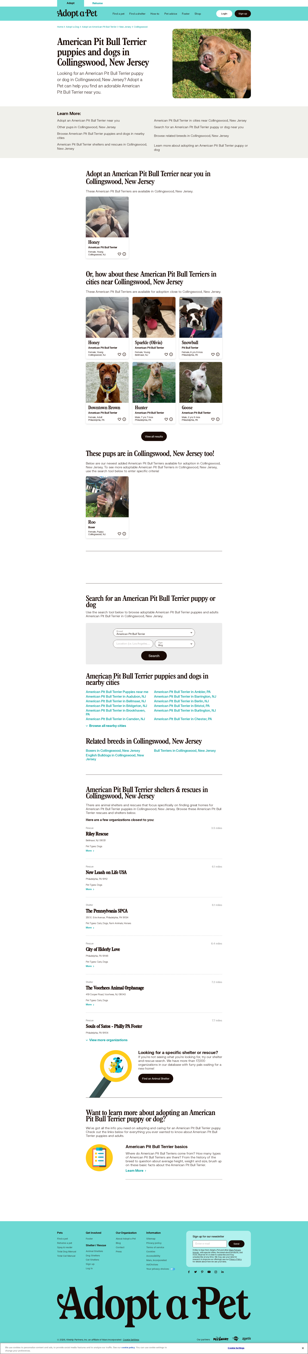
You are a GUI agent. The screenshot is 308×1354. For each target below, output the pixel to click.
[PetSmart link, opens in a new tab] (221, 1339)
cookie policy (128, 1347)
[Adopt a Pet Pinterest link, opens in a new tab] (203, 1272)
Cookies (150, 1251)
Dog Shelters (93, 1255)
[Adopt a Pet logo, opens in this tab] (154, 1309)
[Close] (302, 1348)
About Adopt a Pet (126, 1238)
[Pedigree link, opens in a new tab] (235, 1338)
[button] (119, 254)
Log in (89, 1268)
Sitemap (150, 1238)
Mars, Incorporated (156, 1260)
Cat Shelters (92, 1259)
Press (119, 1251)
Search (154, 656)
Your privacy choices (157, 1268)
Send (236, 1243)
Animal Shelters (94, 1251)
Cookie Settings (131, 1339)
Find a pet (62, 1238)
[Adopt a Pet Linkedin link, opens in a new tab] (222, 1272)
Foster (186, 13)
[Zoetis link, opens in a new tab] (246, 1338)
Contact (120, 1247)
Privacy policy (153, 1243)
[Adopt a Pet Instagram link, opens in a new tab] (216, 1272)
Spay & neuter (64, 1247)
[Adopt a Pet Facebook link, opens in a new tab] (189, 1272)
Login (224, 13)
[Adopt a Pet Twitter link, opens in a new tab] (196, 1272)
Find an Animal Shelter (155, 1078)
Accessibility (153, 1255)
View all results (154, 436)
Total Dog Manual (66, 1251)
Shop (198, 13)
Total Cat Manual (66, 1255)
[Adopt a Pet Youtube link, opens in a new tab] (209, 1272)
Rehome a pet (64, 1243)
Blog (118, 1243)
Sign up (243, 13)
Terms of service (155, 1247)
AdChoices (152, 1264)
